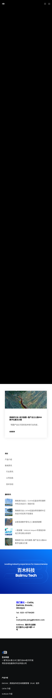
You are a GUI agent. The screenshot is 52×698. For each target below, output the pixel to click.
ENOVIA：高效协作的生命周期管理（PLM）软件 (20, 683)
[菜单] (48, 4)
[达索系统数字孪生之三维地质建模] (8, 522)
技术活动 (9, 484)
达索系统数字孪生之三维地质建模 (28, 522)
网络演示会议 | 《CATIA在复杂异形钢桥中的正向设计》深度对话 (30, 502)
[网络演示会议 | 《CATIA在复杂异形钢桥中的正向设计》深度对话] (8, 502)
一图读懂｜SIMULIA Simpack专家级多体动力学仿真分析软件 (30, 532)
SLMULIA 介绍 (7, 693)
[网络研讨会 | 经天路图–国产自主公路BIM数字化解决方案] (8, 542)
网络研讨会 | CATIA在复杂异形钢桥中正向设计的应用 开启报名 (30, 512)
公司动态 (9, 477)
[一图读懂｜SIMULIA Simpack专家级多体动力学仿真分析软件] (8, 532)
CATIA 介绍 (6, 688)
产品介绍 (8, 459)
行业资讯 (9, 471)
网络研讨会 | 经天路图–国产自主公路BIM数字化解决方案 (31, 542)
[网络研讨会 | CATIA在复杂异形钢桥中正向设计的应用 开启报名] (8, 512)
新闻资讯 (8, 465)
